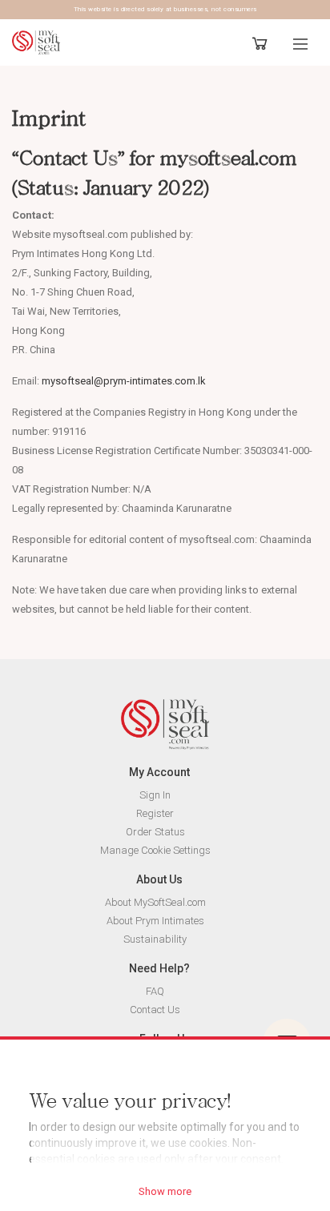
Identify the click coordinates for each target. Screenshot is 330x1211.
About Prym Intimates (155, 921)
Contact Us (155, 1010)
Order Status (155, 832)
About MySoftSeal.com (155, 902)
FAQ (155, 991)
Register (155, 813)
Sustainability (155, 939)
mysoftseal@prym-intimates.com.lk (124, 381)
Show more (165, 1191)
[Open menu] (300, 44)
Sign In (155, 795)
